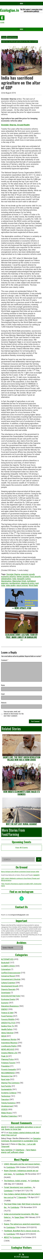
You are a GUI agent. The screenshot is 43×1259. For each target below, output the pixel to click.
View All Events (21, 848)
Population (5, 1066)
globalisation (6, 579)
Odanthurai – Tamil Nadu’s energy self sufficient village (18, 1151)
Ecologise (16, 1237)
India (14, 579)
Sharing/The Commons (10, 1083)
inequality (21, 579)
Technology (5, 1096)
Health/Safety (6, 1029)
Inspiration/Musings (9, 1043)
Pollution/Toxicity (8, 1063)
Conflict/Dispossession (10, 973)
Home (4, 37)
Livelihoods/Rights (9, 1046)
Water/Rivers (6, 1113)
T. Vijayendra (21, 1197)
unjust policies (22, 585)
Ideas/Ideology (7, 1033)
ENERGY (4, 1009)
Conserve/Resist (8, 976)
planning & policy (27, 583)
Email (2, 694)
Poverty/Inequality (8, 1069)
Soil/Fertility (6, 1086)
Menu (21, 3)
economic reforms (8, 576)
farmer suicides (23, 576)
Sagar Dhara (19, 1217)
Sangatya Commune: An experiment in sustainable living (20, 1139)
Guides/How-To (7, 1026)
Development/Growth (9, 986)
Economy (4, 1003)
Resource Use (6, 1076)
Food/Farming (12, 37)
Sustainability (6, 1089)
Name (3, 685)
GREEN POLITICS (8, 1023)
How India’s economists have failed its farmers (21, 793)
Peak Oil (4, 1056)
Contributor (10, 1167)
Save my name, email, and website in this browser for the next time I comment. (14, 713)
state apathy (11, 585)
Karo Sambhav (7, 1150)
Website (3, 703)
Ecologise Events (8, 999)
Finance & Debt (7, 1013)
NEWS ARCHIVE (7, 1049)
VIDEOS (4, 1109)
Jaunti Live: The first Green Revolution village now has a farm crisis (21, 758)
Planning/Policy (7, 1059)
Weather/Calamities (9, 1116)
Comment (4, 660)
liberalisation (6, 581)
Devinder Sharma (13, 574)
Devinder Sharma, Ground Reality (15, 125)
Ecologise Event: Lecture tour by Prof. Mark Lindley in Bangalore (21, 636)
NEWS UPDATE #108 (23, 608)
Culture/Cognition (8, 983)
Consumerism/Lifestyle (10, 979)
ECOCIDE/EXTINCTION (10, 996)
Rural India (5, 1079)
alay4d (3, 1127)
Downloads (5, 993)
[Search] (38, 859)
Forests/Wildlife (7, 1019)
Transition (5, 1099)
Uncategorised (7, 1106)
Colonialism (6, 969)
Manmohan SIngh (19, 581)
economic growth (28, 574)
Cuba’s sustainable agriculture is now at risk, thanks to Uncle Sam (21, 1128)
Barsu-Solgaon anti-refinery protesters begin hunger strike (20, 871)
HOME (2, 22)
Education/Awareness (10, 1006)
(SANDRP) (36, 875)
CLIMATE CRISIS (8, 966)
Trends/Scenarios (8, 1103)
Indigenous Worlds (8, 1039)
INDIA (3, 1036)
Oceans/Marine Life (9, 1053)
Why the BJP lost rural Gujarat (21, 824)
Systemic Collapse (8, 1093)
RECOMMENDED (8, 1073)
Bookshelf (5, 963)
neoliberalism (14, 583)
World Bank (33, 585)
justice (28, 579)
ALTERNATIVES (7, 959)
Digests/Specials (8, 989)
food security (35, 576)
